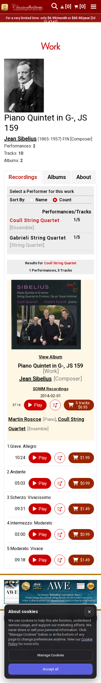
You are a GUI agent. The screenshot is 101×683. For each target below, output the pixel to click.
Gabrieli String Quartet (38, 238)
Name (41, 199)
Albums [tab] (56, 177)
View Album (50, 357)
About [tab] (83, 177)
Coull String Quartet (35, 220)
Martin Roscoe (24, 419)
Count (65, 199)
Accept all (50, 669)
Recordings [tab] (23, 177)
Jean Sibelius (20, 138)
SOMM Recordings (50, 388)
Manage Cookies (50, 655)
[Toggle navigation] (93, 6)
